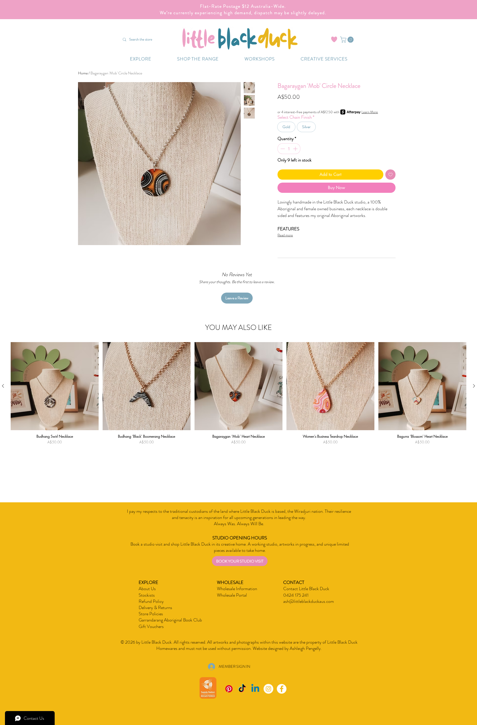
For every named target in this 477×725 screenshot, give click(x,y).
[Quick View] (54, 386)
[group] (238, 406)
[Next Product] (474, 386)
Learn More (369, 111)
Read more (285, 235)
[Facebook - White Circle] (281, 689)
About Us (147, 588)
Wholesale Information (237, 588)
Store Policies (151, 614)
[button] (347, 40)
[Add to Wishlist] (390, 174)
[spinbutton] (289, 149)
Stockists (147, 595)
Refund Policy (151, 601)
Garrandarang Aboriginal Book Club (170, 620)
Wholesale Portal (232, 595)
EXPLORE (148, 582)
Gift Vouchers (151, 626)
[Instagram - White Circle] (268, 689)
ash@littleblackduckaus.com (308, 601)
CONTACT (293, 582)
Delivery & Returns (155, 607)
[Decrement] (282, 149)
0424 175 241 (296, 595)
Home (83, 73)
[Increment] (296, 149)
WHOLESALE (230, 582)
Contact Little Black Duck (306, 588)
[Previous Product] (3, 386)
